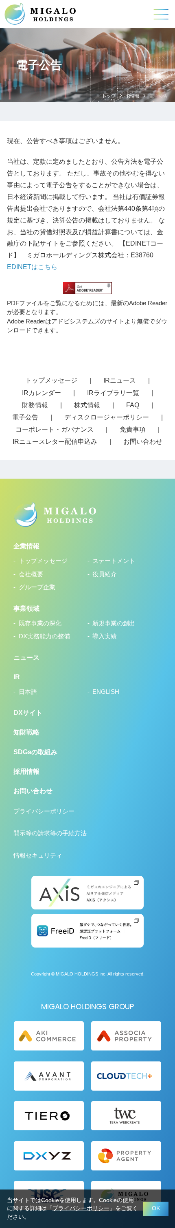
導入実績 (104, 636)
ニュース (26, 657)
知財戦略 (26, 732)
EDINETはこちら (32, 266)
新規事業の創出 (113, 623)
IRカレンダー (41, 392)
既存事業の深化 (40, 623)
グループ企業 (37, 587)
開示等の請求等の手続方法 (50, 833)
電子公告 (25, 417)
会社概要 (31, 574)
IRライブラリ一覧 (113, 392)
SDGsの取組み (35, 751)
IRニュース (119, 380)
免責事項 (133, 429)
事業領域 (26, 608)
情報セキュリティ (37, 855)
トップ (109, 95)
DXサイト (27, 712)
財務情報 (35, 405)
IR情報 (132, 96)
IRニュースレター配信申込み (55, 441)
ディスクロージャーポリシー (106, 417)
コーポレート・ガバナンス (54, 429)
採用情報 (26, 771)
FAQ (132, 405)
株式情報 (87, 405)
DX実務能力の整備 (44, 636)
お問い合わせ (142, 441)
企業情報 (26, 546)
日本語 (28, 692)
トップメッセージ (51, 380)
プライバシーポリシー (43, 811)
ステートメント (113, 561)
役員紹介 (104, 574)
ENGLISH (105, 692)
